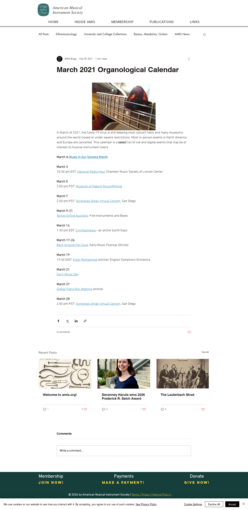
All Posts (43, 34)
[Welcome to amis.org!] (64, 373)
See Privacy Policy (146, 504)
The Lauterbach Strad (177, 395)
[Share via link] (85, 321)
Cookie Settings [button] (193, 504)
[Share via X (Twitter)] (67, 321)
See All (205, 352)
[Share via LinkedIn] (76, 321)
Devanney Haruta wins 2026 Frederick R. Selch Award (123, 396)
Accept (232, 504)
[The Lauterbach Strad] (182, 373)
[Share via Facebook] (58, 321)
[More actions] (189, 59)
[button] (85, 22)
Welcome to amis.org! (60, 395)
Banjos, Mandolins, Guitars (150, 34)
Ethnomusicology (66, 34)
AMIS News (182, 34)
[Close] (243, 504)
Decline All (214, 504)
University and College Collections (105, 34)
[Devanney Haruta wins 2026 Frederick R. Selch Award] (123, 374)
